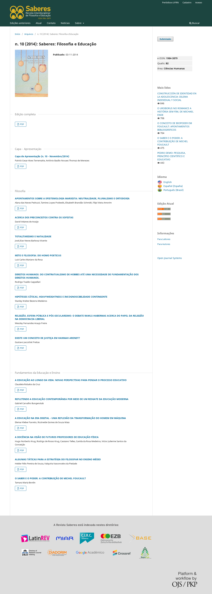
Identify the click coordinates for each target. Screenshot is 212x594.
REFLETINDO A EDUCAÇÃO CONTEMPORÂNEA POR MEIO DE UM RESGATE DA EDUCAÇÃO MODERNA (71, 399)
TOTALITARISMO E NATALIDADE (33, 236)
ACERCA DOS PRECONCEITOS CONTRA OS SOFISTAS (44, 217)
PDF (22, 124)
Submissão (165, 38)
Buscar (195, 23)
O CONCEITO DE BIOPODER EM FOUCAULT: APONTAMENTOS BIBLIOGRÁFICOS (174, 126)
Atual (39, 23)
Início (17, 34)
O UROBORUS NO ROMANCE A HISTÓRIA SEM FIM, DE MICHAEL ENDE (175, 111)
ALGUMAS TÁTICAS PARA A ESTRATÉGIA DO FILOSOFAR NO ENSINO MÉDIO (58, 459)
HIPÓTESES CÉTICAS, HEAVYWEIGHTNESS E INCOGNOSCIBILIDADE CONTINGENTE (61, 296)
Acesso (198, 2)
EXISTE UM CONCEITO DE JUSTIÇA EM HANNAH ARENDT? (47, 338)
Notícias (65, 23)
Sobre (78, 23)
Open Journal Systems (169, 258)
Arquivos (28, 34)
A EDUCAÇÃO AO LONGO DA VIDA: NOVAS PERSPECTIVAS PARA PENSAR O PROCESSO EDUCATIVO (71, 380)
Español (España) (173, 186)
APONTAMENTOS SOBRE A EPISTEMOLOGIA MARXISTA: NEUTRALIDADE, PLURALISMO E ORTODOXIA (72, 198)
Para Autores (163, 244)
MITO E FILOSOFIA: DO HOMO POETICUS (38, 255)
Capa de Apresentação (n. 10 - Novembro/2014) (42, 156)
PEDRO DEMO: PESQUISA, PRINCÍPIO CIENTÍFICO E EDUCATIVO (171, 156)
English (167, 182)
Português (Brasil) (173, 190)
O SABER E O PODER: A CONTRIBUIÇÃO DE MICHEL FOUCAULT (50, 478)
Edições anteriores (20, 23)
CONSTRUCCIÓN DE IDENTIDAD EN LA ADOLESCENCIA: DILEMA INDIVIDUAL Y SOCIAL (176, 97)
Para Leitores (163, 239)
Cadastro (187, 2)
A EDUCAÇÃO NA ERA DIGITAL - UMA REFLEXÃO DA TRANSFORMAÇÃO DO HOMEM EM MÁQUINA (70, 418)
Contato (51, 23)
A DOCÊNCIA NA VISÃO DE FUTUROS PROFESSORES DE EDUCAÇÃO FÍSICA (57, 437)
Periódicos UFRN (170, 2)
